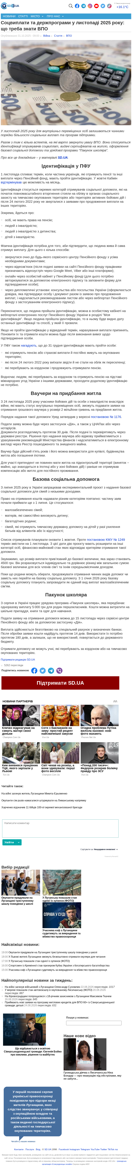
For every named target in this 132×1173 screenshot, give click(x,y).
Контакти (19, 1149)
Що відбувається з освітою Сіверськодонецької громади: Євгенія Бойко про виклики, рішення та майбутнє (33, 1051)
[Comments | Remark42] (60, 839)
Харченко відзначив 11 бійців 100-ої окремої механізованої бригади (41, 807)
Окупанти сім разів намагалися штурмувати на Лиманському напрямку (43, 800)
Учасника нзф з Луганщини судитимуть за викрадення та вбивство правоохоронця (58, 970)
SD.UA (63, 157)
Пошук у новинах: (77, 1017)
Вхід (38, 1149)
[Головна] (10, 5)
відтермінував (11, 182)
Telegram (85, 1149)
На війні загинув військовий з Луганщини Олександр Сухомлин (42, 987)
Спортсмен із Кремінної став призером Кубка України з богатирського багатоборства (59, 965)
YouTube (95, 1149)
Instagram (75, 1149)
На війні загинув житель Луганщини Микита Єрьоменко (34, 793)
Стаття (58, 35)
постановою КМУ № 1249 (106, 539)
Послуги (29, 1149)
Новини (9, 16)
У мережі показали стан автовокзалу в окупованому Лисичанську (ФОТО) (48, 990)
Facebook (64, 1149)
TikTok (111, 1149)
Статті (23, 16)
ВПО (69, 35)
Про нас (52, 16)
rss (116, 1149)
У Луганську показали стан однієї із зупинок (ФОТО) (39, 961)
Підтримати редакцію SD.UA (18, 659)
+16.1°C (122, 7)
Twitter (103, 1149)
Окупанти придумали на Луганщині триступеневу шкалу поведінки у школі (53, 952)
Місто (34, 16)
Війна (46, 35)
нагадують (28, 345)
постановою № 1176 (106, 417)
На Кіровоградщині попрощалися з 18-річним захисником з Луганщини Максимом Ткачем (58, 996)
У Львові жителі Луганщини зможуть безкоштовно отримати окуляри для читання (57, 956)
